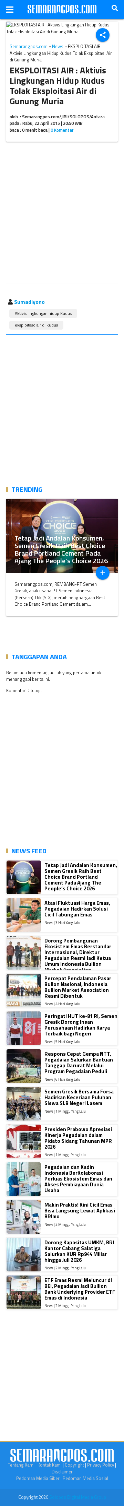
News (57, 46)
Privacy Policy (100, 1464)
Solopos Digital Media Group (77, 1497)
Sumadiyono (29, 302)
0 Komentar (62, 130)
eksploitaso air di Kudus (36, 325)
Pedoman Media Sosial (85, 1478)
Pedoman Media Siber (38, 1478)
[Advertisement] (62, 208)
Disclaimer (62, 1471)
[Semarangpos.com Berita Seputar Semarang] (62, 9)
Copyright (74, 1464)
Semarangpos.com (29, 46)
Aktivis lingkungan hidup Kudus (43, 313)
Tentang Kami (21, 1464)
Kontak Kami (50, 1464)
